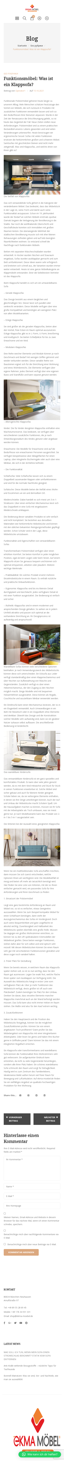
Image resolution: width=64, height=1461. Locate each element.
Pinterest (26, 1323)
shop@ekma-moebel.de (21, 1316)
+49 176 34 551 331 (21, 1311)
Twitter (15, 1323)
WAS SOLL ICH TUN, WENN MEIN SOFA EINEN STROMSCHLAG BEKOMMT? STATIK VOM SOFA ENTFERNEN (27, 1356)
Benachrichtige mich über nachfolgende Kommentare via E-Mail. (31, 1236)
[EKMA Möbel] (32, 8)
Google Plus (9, 1323)
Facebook (4, 1323)
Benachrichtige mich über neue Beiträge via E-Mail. (31, 1244)
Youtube (20, 1323)
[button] (39, 1454)
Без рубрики (37, 45)
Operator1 (20, 90)
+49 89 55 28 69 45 (17, 1307)
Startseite (22, 45)
